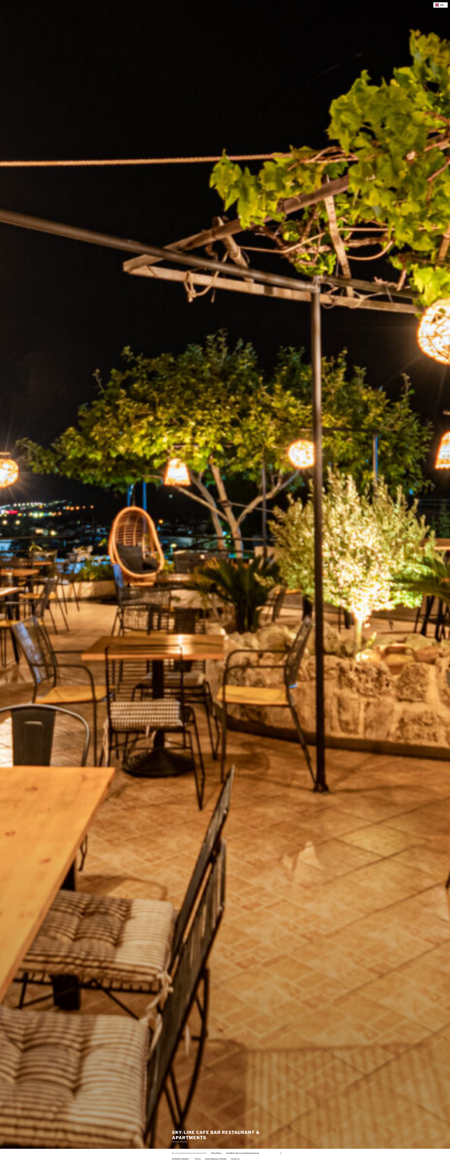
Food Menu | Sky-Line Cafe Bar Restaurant (242, 1153)
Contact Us (235, 1159)
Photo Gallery (216, 1153)
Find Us (198, 1159)
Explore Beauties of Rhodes (216, 1159)
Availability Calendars (180, 1159)
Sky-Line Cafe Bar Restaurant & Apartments (189, 1153)
